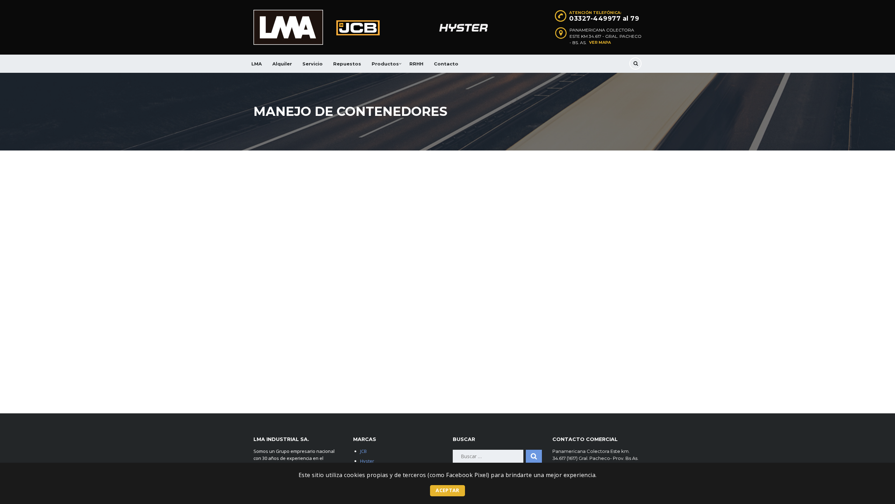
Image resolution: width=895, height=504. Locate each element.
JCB (363, 451)
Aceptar (447, 490)
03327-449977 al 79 (604, 18)
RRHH (416, 63)
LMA (256, 63)
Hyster (367, 461)
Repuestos (347, 63)
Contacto (446, 63)
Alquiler (282, 63)
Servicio (312, 63)
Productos (385, 63)
